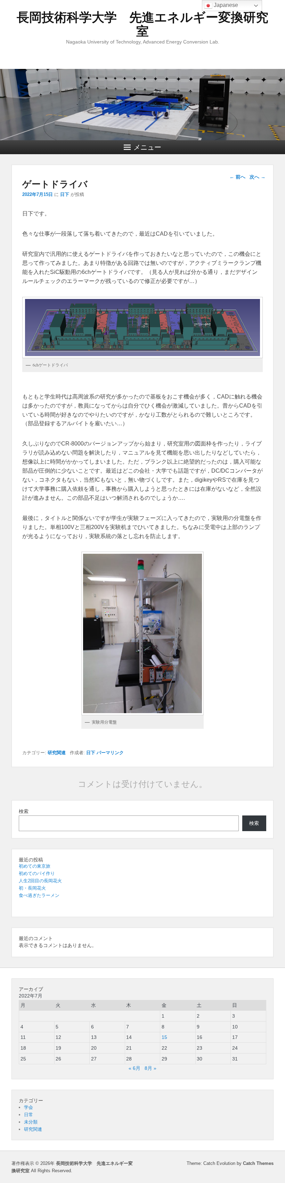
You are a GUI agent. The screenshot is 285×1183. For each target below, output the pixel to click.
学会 (28, 1107)
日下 (64, 194)
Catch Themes (258, 1163)
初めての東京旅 (34, 866)
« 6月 (134, 1068)
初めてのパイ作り (37, 873)
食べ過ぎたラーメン (39, 895)
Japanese (225, 5)
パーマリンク (110, 752)
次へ (258, 177)
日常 (28, 1114)
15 (164, 1037)
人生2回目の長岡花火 (40, 880)
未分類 (31, 1122)
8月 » (150, 1068)
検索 (23, 811)
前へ (237, 177)
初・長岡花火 (32, 888)
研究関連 (57, 752)
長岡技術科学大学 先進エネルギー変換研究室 (142, 24)
